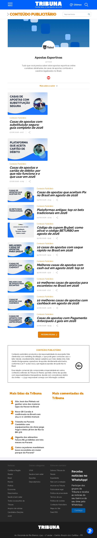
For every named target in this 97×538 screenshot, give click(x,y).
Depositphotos (34, 482)
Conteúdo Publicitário (33, 14)
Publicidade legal (57, 489)
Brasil (10, 478)
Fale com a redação (57, 482)
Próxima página (48, 335)
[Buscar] (89, 14)
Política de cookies (57, 501)
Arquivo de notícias (15, 508)
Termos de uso (56, 497)
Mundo (10, 482)
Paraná (10, 474)
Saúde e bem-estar (15, 497)
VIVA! (31, 470)
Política (10, 486)
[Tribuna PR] (49, 527)
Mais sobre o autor (47, 86)
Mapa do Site (55, 508)
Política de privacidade (59, 493)
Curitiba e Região (14, 470)
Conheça (78, 510)
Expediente (54, 478)
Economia (11, 489)
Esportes (32, 478)
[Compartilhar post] (30, 132)
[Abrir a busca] (86, 5)
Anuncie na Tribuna (57, 486)
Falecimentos (13, 493)
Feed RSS (54, 512)
